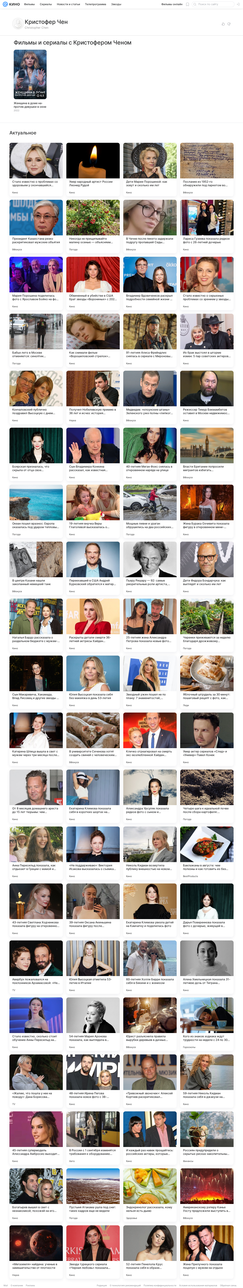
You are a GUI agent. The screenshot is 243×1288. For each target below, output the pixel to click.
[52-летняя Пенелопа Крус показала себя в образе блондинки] (150, 1252)
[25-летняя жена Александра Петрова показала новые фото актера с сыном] (150, 625)
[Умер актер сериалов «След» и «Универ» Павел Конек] (207, 739)
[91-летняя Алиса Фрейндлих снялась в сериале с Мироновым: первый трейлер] (150, 340)
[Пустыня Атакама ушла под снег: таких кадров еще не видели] (93, 1195)
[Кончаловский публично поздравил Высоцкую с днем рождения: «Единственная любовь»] (36, 397)
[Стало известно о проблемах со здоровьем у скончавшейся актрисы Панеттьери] (36, 169)
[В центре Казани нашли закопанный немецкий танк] (36, 568)
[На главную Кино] (14, 4)
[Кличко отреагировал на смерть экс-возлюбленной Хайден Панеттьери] (150, 739)
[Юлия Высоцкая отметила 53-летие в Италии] (93, 967)
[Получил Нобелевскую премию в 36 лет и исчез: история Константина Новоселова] (93, 397)
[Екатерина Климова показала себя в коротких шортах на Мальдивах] (93, 796)
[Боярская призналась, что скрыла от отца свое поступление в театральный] (36, 454)
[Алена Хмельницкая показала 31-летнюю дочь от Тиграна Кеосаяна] (207, 967)
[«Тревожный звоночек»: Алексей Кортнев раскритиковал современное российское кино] (150, 1081)
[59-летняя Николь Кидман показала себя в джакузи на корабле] (207, 1081)
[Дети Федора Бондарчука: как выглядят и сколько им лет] (207, 568)
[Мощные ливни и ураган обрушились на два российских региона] (150, 511)
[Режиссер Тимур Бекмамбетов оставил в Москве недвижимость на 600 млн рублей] (207, 397)
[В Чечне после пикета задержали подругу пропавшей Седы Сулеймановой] (150, 226)
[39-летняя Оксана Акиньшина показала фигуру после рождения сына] (93, 910)
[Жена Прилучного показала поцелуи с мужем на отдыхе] (207, 1252)
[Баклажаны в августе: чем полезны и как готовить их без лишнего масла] (207, 853)
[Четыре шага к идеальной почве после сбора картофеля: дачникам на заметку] (207, 796)
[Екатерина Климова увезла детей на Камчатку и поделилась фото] (150, 910)
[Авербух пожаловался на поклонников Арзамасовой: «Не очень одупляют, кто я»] (36, 967)
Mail (6, 1285)
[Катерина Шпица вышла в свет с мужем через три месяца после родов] (36, 739)
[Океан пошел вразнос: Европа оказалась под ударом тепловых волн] (36, 511)
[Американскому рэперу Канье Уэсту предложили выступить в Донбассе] (207, 1195)
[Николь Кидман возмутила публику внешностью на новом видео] (150, 853)
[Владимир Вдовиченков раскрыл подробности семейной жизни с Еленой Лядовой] (150, 283)
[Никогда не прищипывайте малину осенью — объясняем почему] (93, 226)
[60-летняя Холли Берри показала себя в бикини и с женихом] (150, 967)
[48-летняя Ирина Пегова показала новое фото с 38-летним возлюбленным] (93, 1081)
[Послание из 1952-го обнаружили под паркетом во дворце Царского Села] (207, 169)
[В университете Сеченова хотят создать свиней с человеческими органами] (93, 739)
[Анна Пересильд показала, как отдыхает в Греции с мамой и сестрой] (36, 853)
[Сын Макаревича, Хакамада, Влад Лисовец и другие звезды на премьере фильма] (36, 682)
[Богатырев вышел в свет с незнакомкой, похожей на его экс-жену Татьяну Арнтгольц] (36, 1195)
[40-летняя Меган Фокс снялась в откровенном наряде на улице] (150, 454)
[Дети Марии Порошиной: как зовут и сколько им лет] (150, 169)
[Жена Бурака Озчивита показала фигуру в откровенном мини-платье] (207, 511)
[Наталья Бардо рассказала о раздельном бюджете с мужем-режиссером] (36, 625)
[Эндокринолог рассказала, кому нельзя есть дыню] (150, 1195)
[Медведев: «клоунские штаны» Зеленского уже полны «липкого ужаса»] (150, 397)
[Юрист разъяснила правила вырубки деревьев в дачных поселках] (150, 1024)
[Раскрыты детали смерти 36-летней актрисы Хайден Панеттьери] (93, 625)
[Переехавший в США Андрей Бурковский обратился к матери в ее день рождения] (93, 568)
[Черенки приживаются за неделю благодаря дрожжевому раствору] (207, 625)
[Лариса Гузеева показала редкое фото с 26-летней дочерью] (207, 226)
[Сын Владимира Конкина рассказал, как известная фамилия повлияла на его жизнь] (93, 454)
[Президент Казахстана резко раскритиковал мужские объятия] (36, 226)
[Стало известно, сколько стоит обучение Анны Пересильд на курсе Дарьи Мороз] (36, 1024)
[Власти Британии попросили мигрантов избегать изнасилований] (207, 454)
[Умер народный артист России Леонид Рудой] (93, 169)
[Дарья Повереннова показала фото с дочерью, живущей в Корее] (207, 910)
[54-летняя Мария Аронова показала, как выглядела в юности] (93, 1024)
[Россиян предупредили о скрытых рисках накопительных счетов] (207, 1138)
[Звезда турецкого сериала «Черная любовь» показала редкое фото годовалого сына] (93, 1252)
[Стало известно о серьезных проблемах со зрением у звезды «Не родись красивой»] (207, 283)
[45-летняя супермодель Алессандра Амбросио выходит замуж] (36, 1138)
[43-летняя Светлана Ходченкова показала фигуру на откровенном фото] (36, 910)
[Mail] (5, 4)
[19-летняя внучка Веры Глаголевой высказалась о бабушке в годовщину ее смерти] (93, 511)
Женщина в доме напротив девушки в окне (30, 104)
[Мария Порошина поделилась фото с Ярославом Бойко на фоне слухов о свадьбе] (36, 283)
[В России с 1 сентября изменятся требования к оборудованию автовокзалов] (93, 1138)
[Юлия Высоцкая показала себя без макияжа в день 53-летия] (93, 682)
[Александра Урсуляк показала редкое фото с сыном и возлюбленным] (150, 796)
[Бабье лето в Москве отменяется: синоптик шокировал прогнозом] (36, 340)
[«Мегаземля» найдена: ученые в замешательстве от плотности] (36, 1252)
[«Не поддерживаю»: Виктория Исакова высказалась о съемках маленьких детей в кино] (93, 853)
